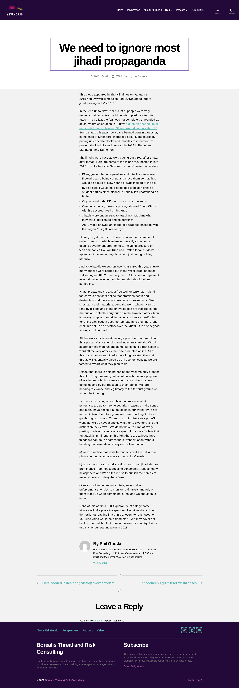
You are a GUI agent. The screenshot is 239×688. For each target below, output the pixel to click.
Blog (167, 10)
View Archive (101, 562)
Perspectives (119, 32)
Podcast (180, 10)
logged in (98, 620)
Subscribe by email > (134, 666)
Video (100, 630)
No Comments (141, 76)
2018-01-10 (121, 76)
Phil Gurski (102, 76)
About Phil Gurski (153, 10)
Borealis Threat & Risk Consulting (64, 680)
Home (120, 10)
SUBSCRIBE (198, 10)
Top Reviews (133, 10)
